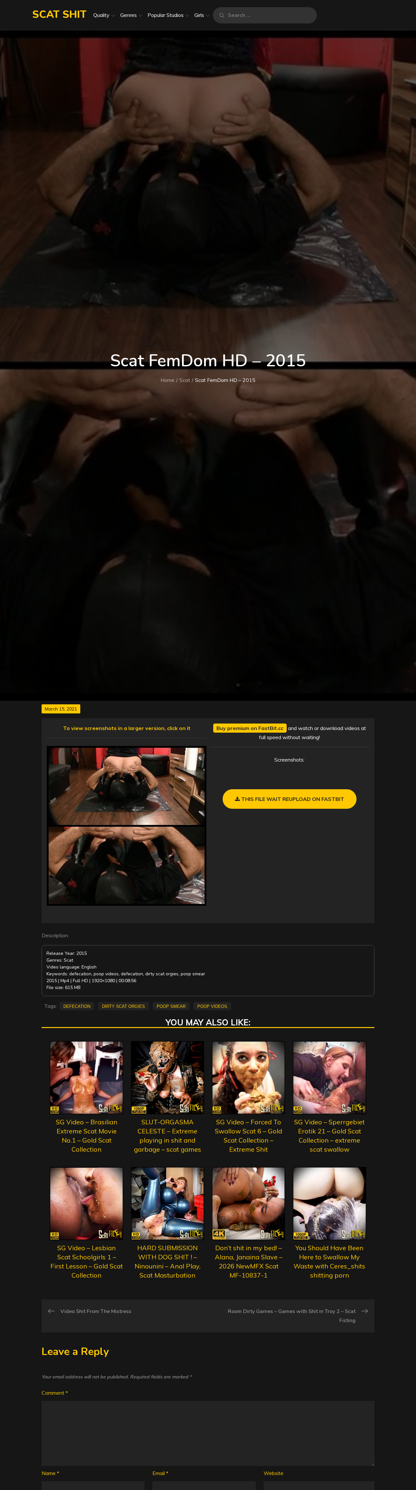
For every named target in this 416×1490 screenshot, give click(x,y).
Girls (199, 15)
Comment (55, 1392)
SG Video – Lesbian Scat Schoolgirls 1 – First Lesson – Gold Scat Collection (86, 1261)
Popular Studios (166, 15)
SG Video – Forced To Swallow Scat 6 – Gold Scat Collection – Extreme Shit (248, 1135)
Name (50, 1473)
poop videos (212, 1006)
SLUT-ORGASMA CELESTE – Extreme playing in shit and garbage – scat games (167, 1135)
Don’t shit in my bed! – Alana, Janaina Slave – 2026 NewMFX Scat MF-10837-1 (248, 1261)
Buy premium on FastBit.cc (249, 728)
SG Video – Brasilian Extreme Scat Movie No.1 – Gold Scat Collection (86, 1135)
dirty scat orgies (123, 1006)
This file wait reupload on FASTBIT (292, 799)
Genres (128, 15)
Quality (101, 15)
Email (160, 1473)
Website (273, 1473)
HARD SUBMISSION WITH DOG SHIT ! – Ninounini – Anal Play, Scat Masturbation (168, 1261)
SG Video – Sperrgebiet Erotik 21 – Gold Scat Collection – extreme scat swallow (329, 1135)
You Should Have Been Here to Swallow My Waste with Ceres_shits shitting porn (329, 1261)
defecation (76, 1006)
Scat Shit (59, 14)
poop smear (171, 1006)
